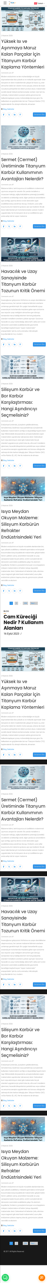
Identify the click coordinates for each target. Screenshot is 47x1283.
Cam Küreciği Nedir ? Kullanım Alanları (23, 622)
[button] (5, 1277)
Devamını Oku (39, 755)
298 (25, 1243)
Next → (34, 1243)
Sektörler (10, 749)
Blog (6, 611)
